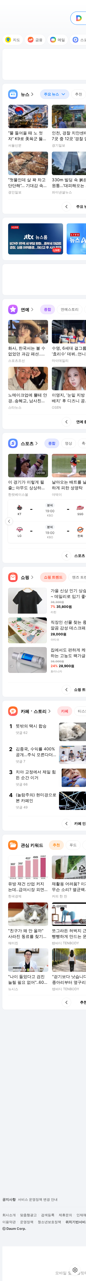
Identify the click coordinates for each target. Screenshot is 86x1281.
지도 (16, 40)
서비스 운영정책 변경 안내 (38, 1199)
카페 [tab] (64, 711)
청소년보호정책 (49, 1222)
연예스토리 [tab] (70, 309)
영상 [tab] (68, 443)
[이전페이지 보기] (9, 521)
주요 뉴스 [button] (49, 92)
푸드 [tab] (73, 845)
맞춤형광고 (28, 1215)
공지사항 (9, 1199)
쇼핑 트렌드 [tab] (53, 577)
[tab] (54, 94)
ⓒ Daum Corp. (14, 1228)
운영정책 (26, 1222)
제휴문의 (65, 1215)
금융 (39, 40)
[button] (21, 94)
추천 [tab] (78, 94)
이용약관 (9, 1222)
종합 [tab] (47, 309)
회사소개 (9, 1215)
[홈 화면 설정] (75, 1270)
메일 (61, 40)
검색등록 (47, 1215)
